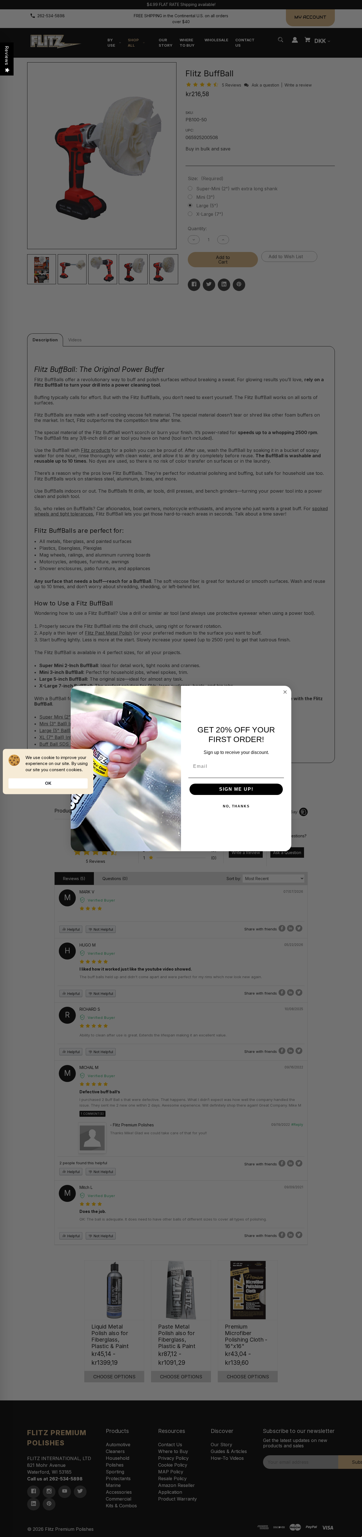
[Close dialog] (285, 692)
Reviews (7, 55)
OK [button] (48, 783)
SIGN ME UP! (236, 789)
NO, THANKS (236, 806)
